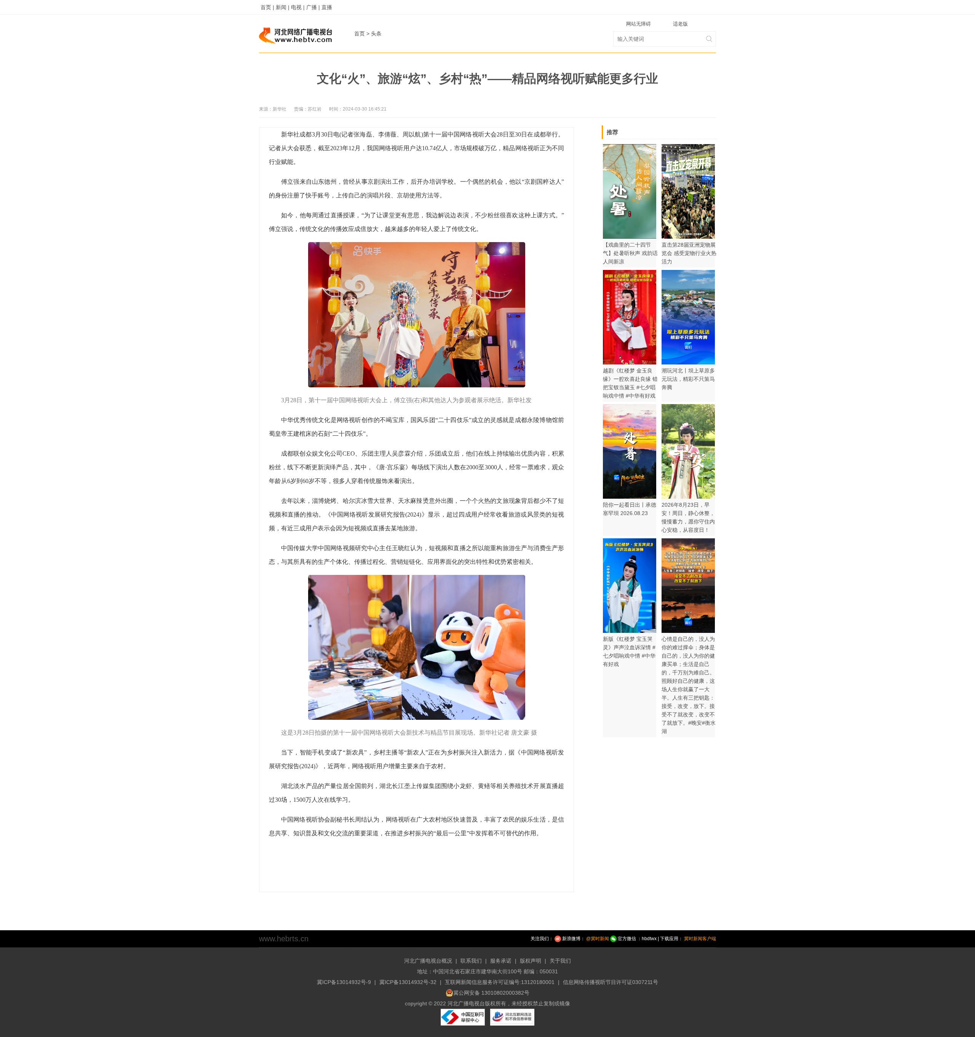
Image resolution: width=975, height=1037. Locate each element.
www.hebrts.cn (283, 938)
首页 (359, 33)
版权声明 (530, 961)
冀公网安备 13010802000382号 (491, 993)
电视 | (298, 7)
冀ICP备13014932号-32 (407, 982)
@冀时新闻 (597, 938)
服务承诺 (500, 961)
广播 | (313, 7)
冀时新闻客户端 (700, 938)
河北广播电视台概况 (428, 961)
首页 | (267, 7)
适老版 (680, 24)
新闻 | (282, 7)
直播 (326, 7)
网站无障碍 (638, 24)
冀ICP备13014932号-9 (344, 982)
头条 (376, 33)
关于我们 (560, 961)
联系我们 (471, 961)
